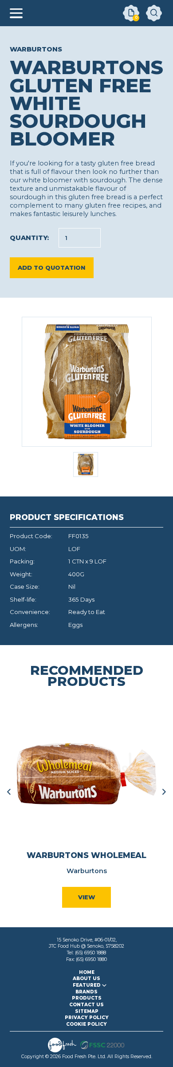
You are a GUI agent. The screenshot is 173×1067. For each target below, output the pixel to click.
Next (164, 791)
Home (86, 972)
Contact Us (86, 1005)
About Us (86, 978)
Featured (87, 985)
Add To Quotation (51, 267)
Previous (9, 791)
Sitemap (86, 1011)
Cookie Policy (86, 1024)
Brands (86, 992)
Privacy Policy (87, 1017)
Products (87, 998)
